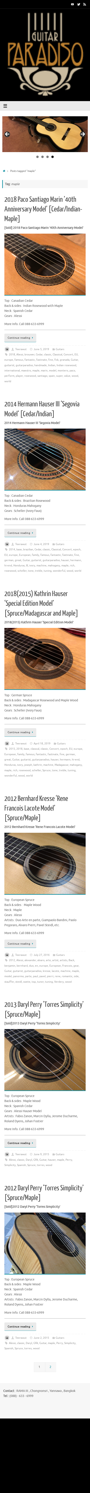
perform (9, 376)
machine (41, 565)
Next (83, 134)
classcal (35, 749)
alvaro (41, 960)
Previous (7, 134)
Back (71, 960)
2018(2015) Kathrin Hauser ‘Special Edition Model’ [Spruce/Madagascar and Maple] (41, 603)
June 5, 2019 (41, 349)
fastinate (41, 360)
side (76, 976)
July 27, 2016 (42, 955)
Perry (69, 1160)
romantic (67, 976)
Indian (51, 365)
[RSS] (85, 4)
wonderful (59, 571)
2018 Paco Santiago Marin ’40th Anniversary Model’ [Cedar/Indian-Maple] (43, 209)
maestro (26, 370)
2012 (12, 960)
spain (52, 376)
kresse (46, 971)
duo (31, 965)
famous (18, 360)
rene (58, 976)
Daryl (29, 1160)
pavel (42, 976)
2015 (12, 749)
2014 (12, 549)
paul (35, 976)
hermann (75, 560)
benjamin (9, 965)
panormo (18, 976)
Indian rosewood (66, 365)
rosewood (30, 376)
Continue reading (19, 338)
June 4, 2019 (41, 544)
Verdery (59, 982)
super (59, 376)
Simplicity (10, 1165)
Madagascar (61, 765)
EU (76, 354)
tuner (40, 982)
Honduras (19, 565)
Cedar (39, 354)
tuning (48, 571)
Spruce (46, 770)
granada (64, 360)
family (35, 555)
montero (63, 370)
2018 (12, 354)
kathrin (37, 765)
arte (48, 960)
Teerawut (21, 349)
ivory (32, 565)
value (67, 376)
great (18, 560)
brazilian (28, 549)
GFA (35, 1160)
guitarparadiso (24, 365)
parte (28, 976)
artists (63, 960)
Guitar (74, 360)
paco (72, 370)
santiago (42, 376)
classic (47, 354)
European (25, 555)
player (19, 376)
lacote (55, 971)
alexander (30, 960)
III (27, 565)
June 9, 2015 (41, 1154)
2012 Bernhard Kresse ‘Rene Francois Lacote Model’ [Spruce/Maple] (36, 808)
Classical (57, 354)
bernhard (22, 965)
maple (36, 370)
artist (55, 960)
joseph (28, 765)
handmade (40, 365)
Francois (67, 965)
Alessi (19, 354)
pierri (50, 976)
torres (40, 1165)
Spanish (21, 1165)
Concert (68, 354)
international (12, 370)
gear (76, 965)
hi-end (8, 565)
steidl (18, 982)
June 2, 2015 (41, 1338)
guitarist (9, 365)
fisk (56, 360)
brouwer (29, 354)
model (52, 370)
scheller (22, 571)
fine (50, 360)
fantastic (29, 360)
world (7, 381)
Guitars (60, 349)
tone (31, 571)
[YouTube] (72, 4)
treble (38, 571)
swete (26, 982)
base (19, 549)
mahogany (54, 565)
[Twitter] (79, 4)
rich (72, 565)
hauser (65, 560)
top (34, 982)
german (9, 560)
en (36, 965)
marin (44, 370)
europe (8, 360)
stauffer (9, 982)
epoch (77, 549)
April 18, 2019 (42, 743)
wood (75, 376)
